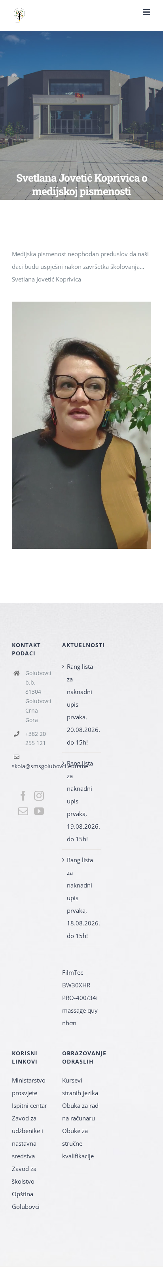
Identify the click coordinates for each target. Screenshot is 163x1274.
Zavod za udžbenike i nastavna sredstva (27, 1137)
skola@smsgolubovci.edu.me (50, 766)
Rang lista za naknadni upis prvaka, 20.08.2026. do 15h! (82, 704)
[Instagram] (39, 796)
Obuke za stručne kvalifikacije (78, 1143)
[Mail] (23, 811)
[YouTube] (39, 811)
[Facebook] (23, 796)
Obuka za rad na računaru (80, 1111)
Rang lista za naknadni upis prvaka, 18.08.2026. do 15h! (82, 898)
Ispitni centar (29, 1105)
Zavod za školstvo (24, 1175)
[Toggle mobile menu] (147, 12)
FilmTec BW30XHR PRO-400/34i (80, 985)
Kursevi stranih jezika (80, 1086)
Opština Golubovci (26, 1200)
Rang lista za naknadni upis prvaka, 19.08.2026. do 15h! (82, 801)
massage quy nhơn (80, 1016)
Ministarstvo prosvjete (28, 1086)
